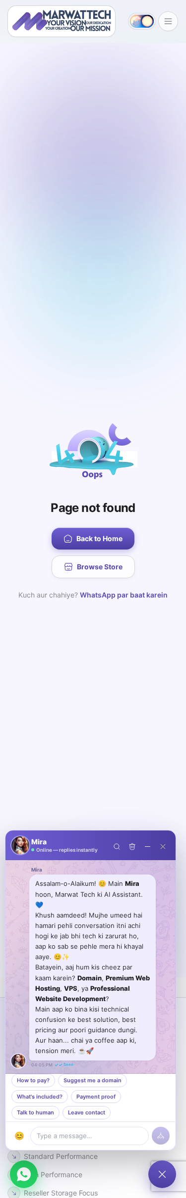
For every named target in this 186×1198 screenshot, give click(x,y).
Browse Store (100, 566)
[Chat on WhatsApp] (24, 1174)
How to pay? (33, 1080)
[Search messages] (117, 845)
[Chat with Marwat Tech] (162, 1174)
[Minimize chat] (147, 845)
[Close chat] (163, 845)
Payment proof (96, 1096)
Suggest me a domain (92, 1080)
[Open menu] (168, 21)
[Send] (161, 1136)
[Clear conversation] (132, 845)
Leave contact (86, 1112)
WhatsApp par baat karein (124, 595)
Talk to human (35, 1112)
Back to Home (99, 538)
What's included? (39, 1096)
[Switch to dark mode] (141, 21)
